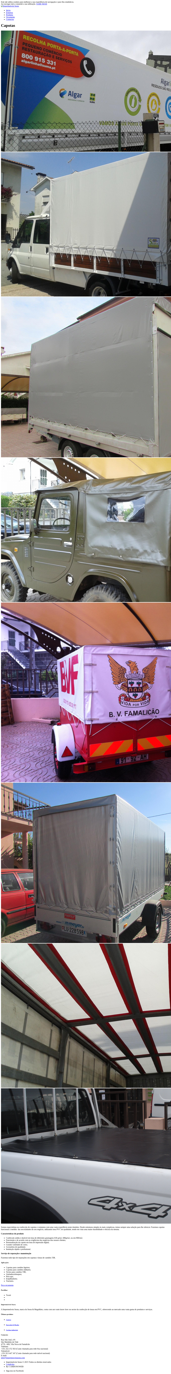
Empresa (9, 13)
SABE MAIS (41, 4)
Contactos (10, 19)
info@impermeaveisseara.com (13, 1358)
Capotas (8, 1320)
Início (8, 10)
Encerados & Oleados (12, 1325)
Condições (10, 1364)
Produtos (9, 15)
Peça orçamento (7, 1285)
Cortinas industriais (12, 1330)
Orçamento (10, 17)
